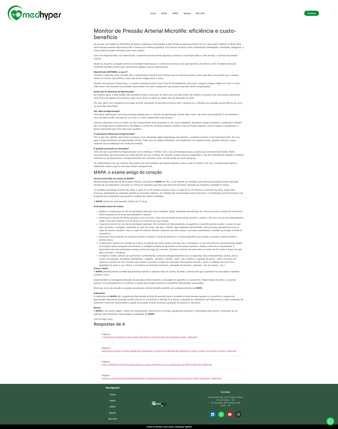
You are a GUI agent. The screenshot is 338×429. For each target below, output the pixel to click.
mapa (110, 319)
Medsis (187, 13)
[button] (330, 421)
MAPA (164, 13)
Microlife (200, 13)
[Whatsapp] (221, 414)
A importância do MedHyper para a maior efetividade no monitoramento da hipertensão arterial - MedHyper (149, 337)
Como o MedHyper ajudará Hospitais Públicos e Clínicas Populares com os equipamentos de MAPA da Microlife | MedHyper (157, 364)
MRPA (175, 13)
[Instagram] (238, 414)
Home (153, 13)
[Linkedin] (213, 414)
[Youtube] (230, 414)
